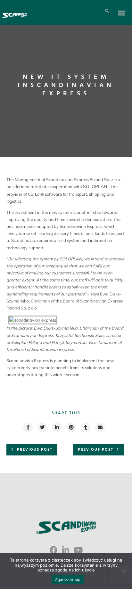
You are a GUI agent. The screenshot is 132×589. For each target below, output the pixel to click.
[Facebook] (53, 552)
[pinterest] (71, 427)
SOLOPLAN (95, 186)
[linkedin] (56, 427)
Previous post (35, 450)
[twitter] (42, 427)
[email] (99, 427)
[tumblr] (85, 427)
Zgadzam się (68, 579)
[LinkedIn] (65, 552)
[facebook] (27, 427)
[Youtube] (78, 552)
